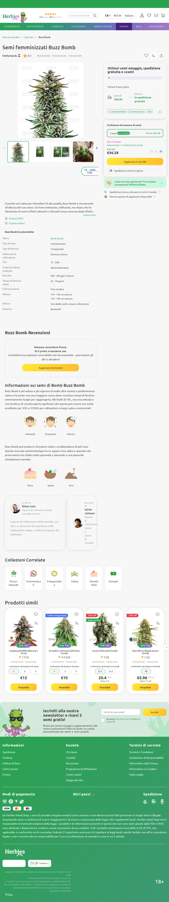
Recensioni (72, 763)
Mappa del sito (74, 780)
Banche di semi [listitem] (103, 26)
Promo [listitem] (124, 26)
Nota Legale (136, 774)
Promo (6, 774)
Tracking (7, 757)
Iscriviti (155, 712)
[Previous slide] (4, 148)
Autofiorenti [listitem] (35, 26)
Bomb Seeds (57, 238)
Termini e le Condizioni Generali (123, 720)
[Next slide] (97, 148)
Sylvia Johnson (90, 511)
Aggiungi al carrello (135, 161)
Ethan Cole (28, 506)
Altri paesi (82, 794)
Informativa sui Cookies (143, 768)
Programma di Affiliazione (81, 768)
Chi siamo (71, 752)
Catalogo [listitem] (57, 26)
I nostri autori (74, 774)
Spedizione (9, 752)
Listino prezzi (10, 768)
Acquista (23, 687)
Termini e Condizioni (141, 752)
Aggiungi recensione (51, 367)
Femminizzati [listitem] (12, 26)
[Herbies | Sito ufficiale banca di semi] (18, 17)
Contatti (70, 757)
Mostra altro (90, 214)
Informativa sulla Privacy (143, 763)
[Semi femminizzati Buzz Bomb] (50, 100)
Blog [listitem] (139, 26)
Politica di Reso (11, 763)
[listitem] (142, 15)
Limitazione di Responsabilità (146, 757)
